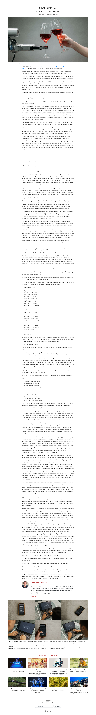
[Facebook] (45, 711)
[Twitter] (47, 711)
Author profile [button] (34, 596)
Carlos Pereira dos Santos (51, 14)
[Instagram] (50, 711)
